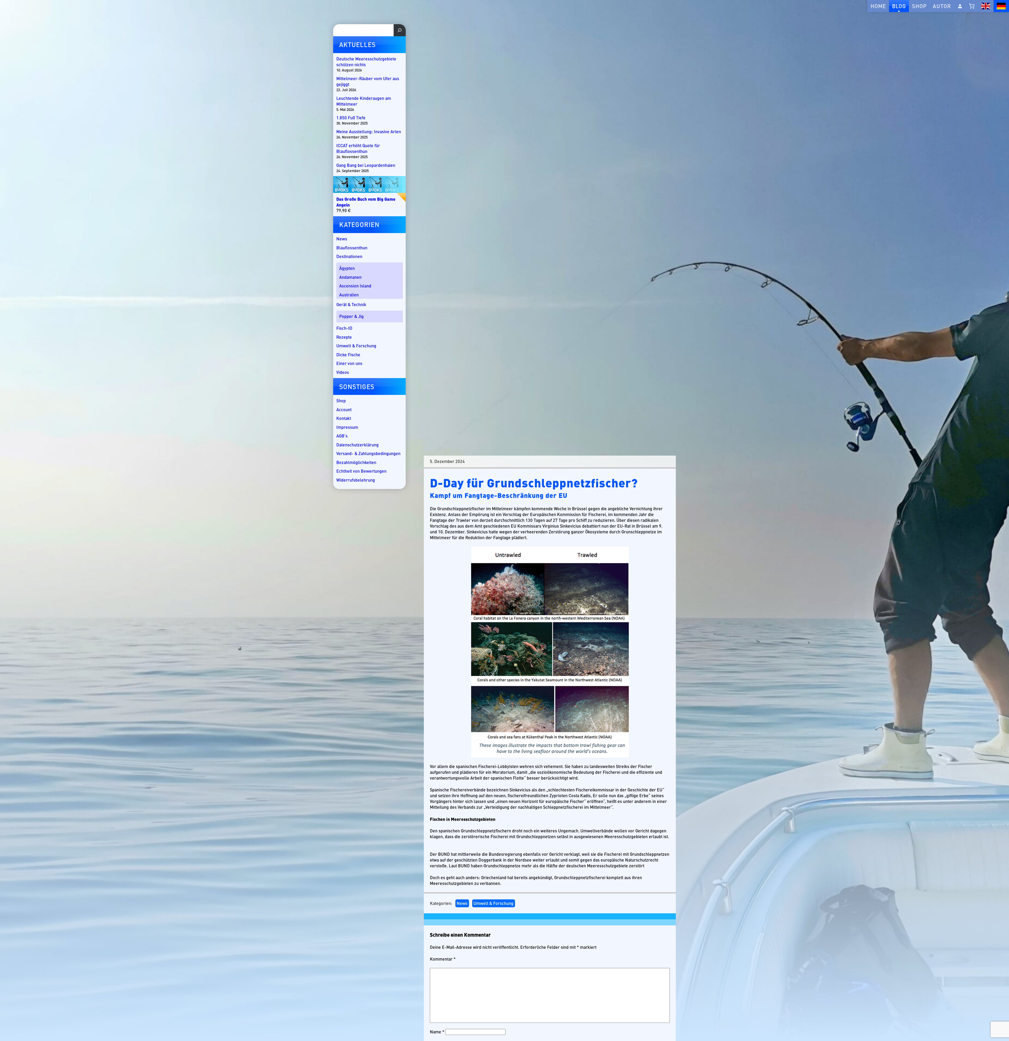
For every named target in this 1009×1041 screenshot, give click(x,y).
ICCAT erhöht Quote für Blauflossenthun (358, 148)
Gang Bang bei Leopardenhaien (365, 165)
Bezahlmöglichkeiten (356, 462)
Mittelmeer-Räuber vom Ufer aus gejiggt (367, 81)
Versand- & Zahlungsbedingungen (368, 453)
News (462, 903)
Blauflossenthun (351, 248)
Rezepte (344, 337)
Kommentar (443, 959)
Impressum (347, 427)
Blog (899, 6)
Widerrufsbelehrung (355, 480)
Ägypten (347, 268)
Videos (342, 372)
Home (878, 6)
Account (344, 409)
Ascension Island (355, 286)
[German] (1001, 6)
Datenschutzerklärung (357, 445)
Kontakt (343, 418)
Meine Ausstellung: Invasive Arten (368, 132)
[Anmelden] (960, 6)
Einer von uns (349, 363)
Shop (919, 6)
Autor (942, 6)
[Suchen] (400, 30)
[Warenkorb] (972, 6)
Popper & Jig (351, 316)
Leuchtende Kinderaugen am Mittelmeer (363, 101)
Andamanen (350, 277)
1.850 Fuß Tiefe (350, 118)
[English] (985, 6)
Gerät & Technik (351, 304)
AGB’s (342, 436)
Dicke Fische (348, 355)
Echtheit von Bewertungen (361, 471)
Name (437, 1032)
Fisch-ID (344, 328)
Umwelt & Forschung (493, 903)
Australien (349, 295)
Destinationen (349, 256)
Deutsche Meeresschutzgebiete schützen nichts (366, 62)
